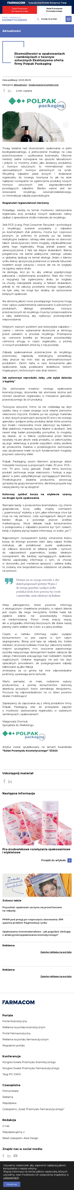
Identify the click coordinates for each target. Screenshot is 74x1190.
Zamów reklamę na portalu (56, 952)
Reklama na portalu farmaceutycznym (25, 1039)
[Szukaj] (37, 19)
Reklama (7, 1097)
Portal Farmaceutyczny (16, 1033)
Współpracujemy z (13, 1132)
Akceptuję (12, 1184)
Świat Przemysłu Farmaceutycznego (19, 9)
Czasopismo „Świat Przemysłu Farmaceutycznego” (33, 1109)
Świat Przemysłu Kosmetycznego (54, 9)
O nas (5, 1126)
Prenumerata (10, 1091)
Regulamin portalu (13, 1045)
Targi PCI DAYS (11, 1074)
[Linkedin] (8, 1156)
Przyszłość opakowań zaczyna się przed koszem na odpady (32, 909)
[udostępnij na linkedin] (9, 90)
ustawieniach (11, 1177)
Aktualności (20, 85)
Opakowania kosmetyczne (44, 85)
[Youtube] (15, 1156)
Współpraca (9, 1103)
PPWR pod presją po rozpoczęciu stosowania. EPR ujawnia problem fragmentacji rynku (32, 921)
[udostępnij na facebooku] (4, 90)
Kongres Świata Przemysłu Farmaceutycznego (30, 1068)
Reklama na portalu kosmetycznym (23, 1027)
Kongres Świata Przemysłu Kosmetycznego (29, 1062)
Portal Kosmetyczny (14, 1021)
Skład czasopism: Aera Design (20, 1138)
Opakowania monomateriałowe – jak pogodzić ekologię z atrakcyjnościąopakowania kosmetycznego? (36, 933)
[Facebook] (3, 1156)
